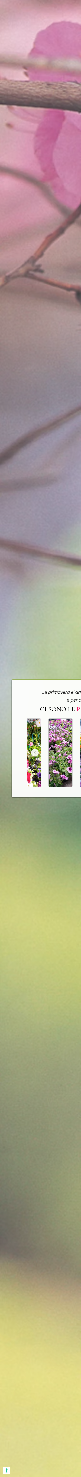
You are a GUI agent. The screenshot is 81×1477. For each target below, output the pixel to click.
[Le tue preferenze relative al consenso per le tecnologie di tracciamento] (6, 1470)
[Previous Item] (35, 752)
